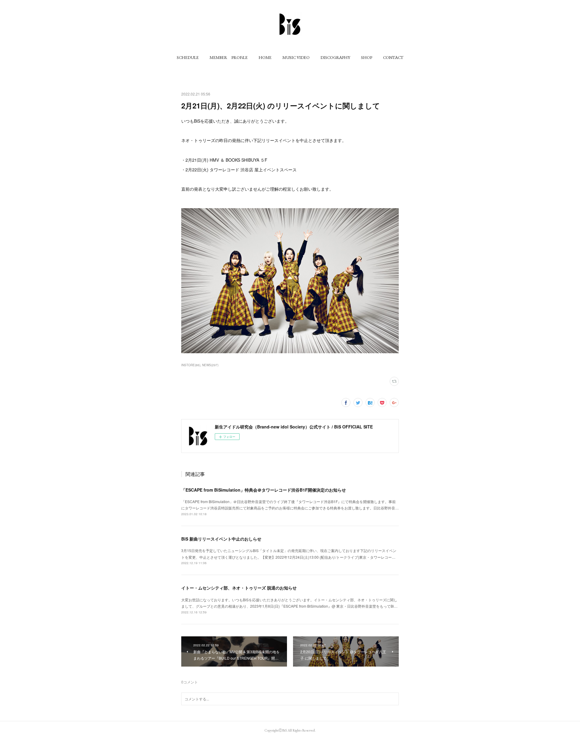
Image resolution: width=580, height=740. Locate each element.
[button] (188, 57)
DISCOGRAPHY (335, 57)
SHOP (366, 57)
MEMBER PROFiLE (229, 57)
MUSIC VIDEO (296, 57)
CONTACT (393, 57)
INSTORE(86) (190, 365)
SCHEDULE (188, 57)
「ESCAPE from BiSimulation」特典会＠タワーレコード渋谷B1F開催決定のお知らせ (263, 490)
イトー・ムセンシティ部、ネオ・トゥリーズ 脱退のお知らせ (239, 588)
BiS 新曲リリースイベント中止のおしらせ (221, 539)
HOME (265, 57)
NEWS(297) (210, 365)
